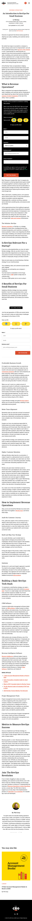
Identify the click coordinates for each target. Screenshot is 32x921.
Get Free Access (19, 30)
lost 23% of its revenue (24, 49)
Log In (15, 117)
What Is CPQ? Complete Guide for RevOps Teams (17, 684)
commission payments (8, 371)
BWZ (15, 918)
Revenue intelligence (7, 656)
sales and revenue (16, 218)
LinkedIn (13, 120)
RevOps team (19, 510)
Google (19, 120)
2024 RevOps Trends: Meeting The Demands (16, 690)
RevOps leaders (24, 400)
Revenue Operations (16, 10)
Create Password (8, 158)
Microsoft (25, 120)
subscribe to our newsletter (15, 791)
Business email (8, 150)
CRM (12, 274)
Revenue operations (7, 226)
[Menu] (29, 3)
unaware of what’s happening (10, 96)
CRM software (11, 608)
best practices (17, 575)
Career (4, 883)
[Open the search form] (25, 3)
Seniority (6, 142)
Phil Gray (17, 813)
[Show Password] (27, 162)
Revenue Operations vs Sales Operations (19, 786)
